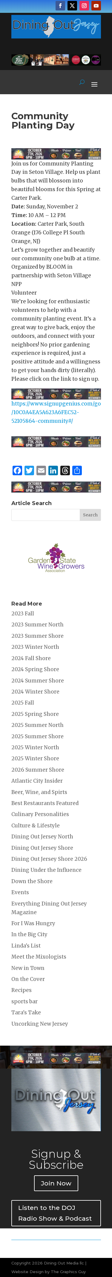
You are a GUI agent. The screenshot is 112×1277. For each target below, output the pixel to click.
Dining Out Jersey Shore (42, 848)
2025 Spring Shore (35, 714)
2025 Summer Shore (37, 736)
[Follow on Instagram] (84, 5)
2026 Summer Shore (37, 770)
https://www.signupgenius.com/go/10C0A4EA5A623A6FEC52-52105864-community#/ (56, 412)
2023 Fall (22, 613)
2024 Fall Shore (31, 658)
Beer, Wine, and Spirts (39, 792)
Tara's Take (26, 1012)
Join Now (56, 1183)
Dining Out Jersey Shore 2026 (49, 859)
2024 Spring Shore (35, 669)
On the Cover (28, 979)
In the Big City (29, 934)
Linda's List (26, 945)
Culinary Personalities (40, 814)
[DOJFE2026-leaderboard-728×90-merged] (56, 155)
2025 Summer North (37, 725)
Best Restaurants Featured (45, 803)
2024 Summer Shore (37, 680)
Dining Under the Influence (46, 870)
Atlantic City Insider (37, 781)
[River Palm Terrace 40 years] (56, 64)
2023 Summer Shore (37, 636)
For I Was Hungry (33, 923)
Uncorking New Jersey (39, 1024)
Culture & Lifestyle (35, 825)
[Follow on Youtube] (96, 5)
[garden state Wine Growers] (56, 587)
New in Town (28, 968)
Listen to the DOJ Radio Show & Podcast (55, 1213)
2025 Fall (22, 702)
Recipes (21, 990)
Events (20, 892)
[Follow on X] (72, 5)
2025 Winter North (35, 747)
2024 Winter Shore (35, 691)
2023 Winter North (35, 647)
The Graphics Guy (68, 1271)
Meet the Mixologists (38, 957)
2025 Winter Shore (35, 758)
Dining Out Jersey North (42, 836)
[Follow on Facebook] (60, 5)
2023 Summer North (37, 624)
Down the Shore (32, 881)
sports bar (24, 1001)
